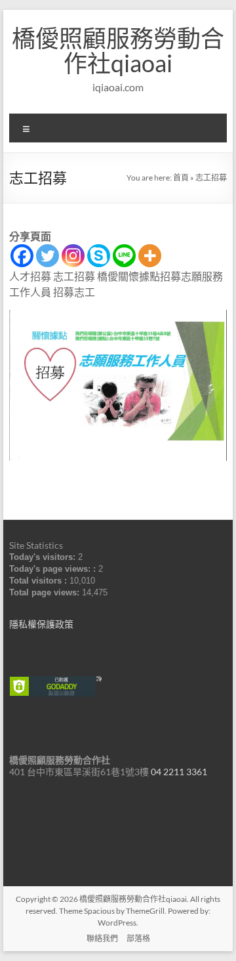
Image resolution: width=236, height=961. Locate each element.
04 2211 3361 (179, 771)
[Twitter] (47, 255)
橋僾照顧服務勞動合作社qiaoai (118, 50)
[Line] (124, 255)
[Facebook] (21, 255)
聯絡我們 (102, 938)
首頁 (181, 177)
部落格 (138, 938)
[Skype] (98, 255)
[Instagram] (73, 255)
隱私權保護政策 (41, 624)
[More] (149, 255)
